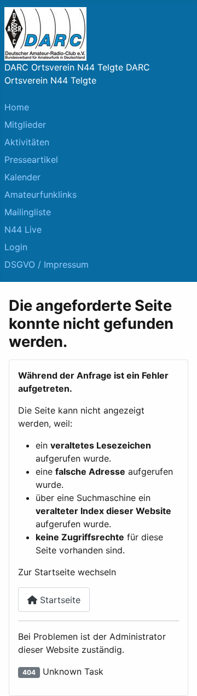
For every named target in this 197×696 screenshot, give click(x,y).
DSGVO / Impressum (46, 264)
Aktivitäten (26, 142)
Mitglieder (25, 124)
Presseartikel (31, 159)
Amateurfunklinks (40, 194)
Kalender (22, 177)
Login (15, 246)
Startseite (58, 599)
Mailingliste (27, 212)
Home (16, 107)
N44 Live (23, 229)
